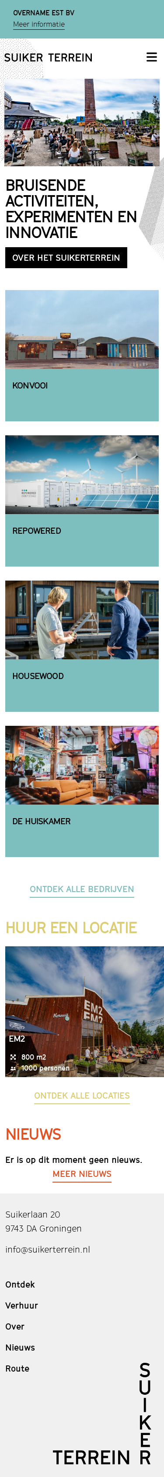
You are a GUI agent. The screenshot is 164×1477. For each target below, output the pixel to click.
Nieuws (20, 1347)
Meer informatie (39, 24)
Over (14, 1326)
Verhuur (21, 1305)
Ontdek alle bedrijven (82, 889)
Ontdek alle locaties (82, 1095)
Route (17, 1368)
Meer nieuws (82, 1174)
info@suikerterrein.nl (47, 1249)
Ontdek (20, 1284)
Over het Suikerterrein (66, 257)
